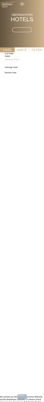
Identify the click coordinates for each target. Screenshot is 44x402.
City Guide (9, 54)
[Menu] (22, 4)
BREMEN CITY (7, 4)
